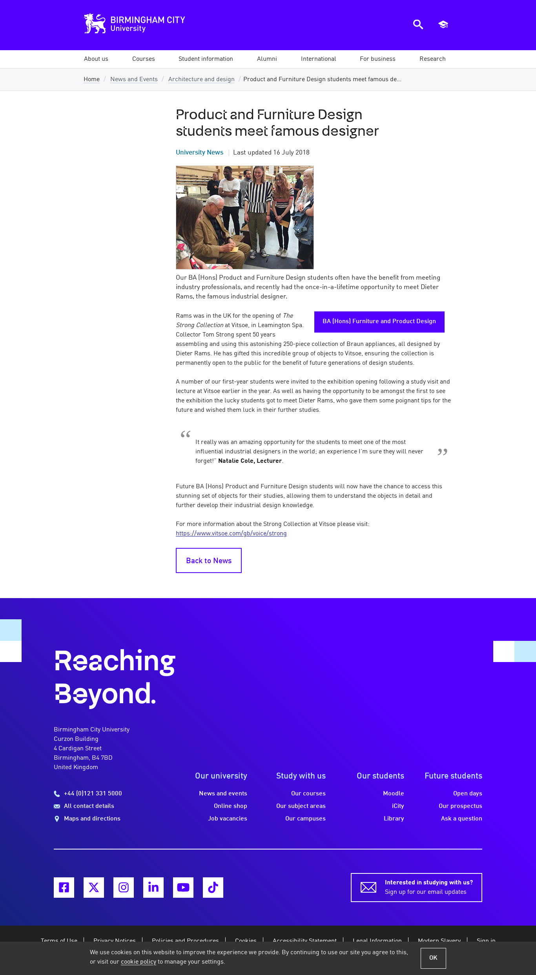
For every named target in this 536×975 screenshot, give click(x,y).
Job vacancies (227, 819)
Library (394, 819)
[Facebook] (64, 887)
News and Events (134, 79)
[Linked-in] (153, 887)
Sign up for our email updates (429, 887)
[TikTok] (213, 887)
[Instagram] (123, 887)
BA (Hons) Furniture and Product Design (379, 321)
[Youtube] (183, 887)
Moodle (393, 794)
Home (92, 79)
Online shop (230, 806)
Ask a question (461, 819)
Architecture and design (201, 79)
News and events (223, 794)
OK (433, 958)
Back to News (209, 561)
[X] (94, 887)
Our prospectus (460, 806)
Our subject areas (301, 806)
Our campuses (305, 819)
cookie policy (138, 962)
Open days (467, 794)
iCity (398, 806)
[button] (96, 59)
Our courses (308, 794)
